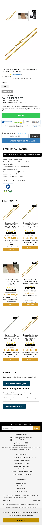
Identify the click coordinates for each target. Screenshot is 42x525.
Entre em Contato (21, 483)
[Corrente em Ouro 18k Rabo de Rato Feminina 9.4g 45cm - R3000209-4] (11, 212)
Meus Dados (21, 486)
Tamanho (4, 82)
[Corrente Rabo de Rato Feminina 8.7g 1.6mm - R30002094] (30, 269)
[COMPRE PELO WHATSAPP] (21, 140)
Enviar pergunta (14, 406)
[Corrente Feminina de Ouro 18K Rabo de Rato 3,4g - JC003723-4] (30, 212)
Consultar (35, 136)
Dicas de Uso (22, 469)
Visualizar (11, 249)
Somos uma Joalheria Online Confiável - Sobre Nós (22, 458)
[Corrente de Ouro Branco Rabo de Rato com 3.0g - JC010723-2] (11, 324)
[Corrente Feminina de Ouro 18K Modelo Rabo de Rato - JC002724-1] (30, 324)
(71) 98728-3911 (22, 445)
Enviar (36, 428)
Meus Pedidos (21, 488)
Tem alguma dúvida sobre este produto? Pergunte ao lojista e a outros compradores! (19, 394)
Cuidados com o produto (21, 466)
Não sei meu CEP (22, 133)
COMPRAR (20, 115)
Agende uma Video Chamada (22, 474)
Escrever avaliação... (16, 383)
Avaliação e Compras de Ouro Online (22, 471)
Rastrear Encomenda (21, 491)
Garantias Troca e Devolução (21, 460)
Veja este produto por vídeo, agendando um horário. (22, 155)
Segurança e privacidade (21, 463)
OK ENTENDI (21, 520)
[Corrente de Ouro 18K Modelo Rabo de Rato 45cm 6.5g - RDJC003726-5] (11, 269)
